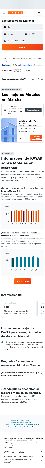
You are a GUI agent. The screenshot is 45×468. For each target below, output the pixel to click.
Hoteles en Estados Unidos (14, 425)
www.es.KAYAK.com (17, 420)
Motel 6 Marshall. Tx (27, 121)
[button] (4, 13)
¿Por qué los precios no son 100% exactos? (18, 460)
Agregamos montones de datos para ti (19, 456)
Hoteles (29, 420)
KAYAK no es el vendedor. (14, 452)
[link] (22, 281)
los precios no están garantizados (21, 445)
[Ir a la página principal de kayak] (15, 12)
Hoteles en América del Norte (21, 422)
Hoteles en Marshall (14, 427)
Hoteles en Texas (31, 425)
